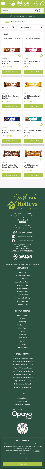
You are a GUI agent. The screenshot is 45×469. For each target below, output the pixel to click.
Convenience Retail (22, 288)
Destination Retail (22, 291)
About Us (22, 272)
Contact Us (23, 279)
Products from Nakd (18, 22)
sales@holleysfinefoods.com (25, 228)
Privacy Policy (22, 398)
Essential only (23, 459)
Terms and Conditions (22, 404)
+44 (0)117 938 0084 (23, 226)
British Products (22, 315)
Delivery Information (22, 275)
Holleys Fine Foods (19, 3)
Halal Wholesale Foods (22, 387)
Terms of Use (22, 401)
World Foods (22, 328)
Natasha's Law (23, 304)
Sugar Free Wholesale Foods (22, 361)
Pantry (22, 331)
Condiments (22, 338)
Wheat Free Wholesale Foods (22, 365)
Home (7, 22)
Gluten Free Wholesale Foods (22, 358)
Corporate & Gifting (22, 298)
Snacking (22, 322)
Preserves (22, 334)
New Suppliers (22, 301)
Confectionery (22, 325)
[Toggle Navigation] (3, 3)
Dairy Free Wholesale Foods (22, 371)
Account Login (22, 285)
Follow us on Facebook (25, 241)
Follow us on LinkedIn (25, 237)
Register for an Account (22, 282)
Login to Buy (11, 72)
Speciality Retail (22, 295)
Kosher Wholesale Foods (22, 384)
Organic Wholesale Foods (22, 368)
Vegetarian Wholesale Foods (22, 377)
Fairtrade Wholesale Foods (22, 374)
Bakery (22, 318)
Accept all (22, 464)
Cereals (22, 341)
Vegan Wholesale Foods (22, 381)
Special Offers (23, 347)
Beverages (22, 344)
